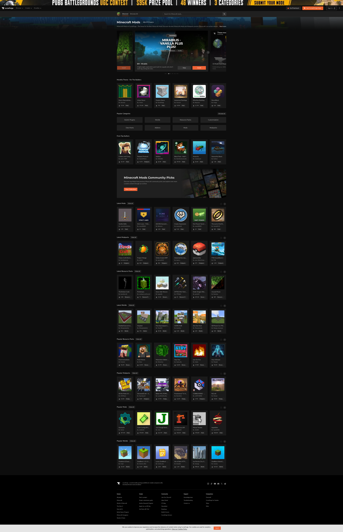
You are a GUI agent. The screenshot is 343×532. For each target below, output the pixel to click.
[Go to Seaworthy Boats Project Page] (218, 151)
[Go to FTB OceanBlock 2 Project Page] (218, 253)
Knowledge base (188, 497)
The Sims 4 (120, 506)
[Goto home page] (8, 8)
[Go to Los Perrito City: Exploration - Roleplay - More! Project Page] (199, 456)
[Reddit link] (225, 484)
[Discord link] (218, 484)
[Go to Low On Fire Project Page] (199, 355)
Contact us (187, 503)
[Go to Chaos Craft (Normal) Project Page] (125, 253)
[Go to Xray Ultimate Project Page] (218, 355)
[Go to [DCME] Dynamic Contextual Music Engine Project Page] (162, 219)
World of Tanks (121, 518)
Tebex (207, 503)
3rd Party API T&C (144, 509)
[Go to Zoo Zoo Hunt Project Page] (199, 321)
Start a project (143, 497)
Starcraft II (120, 509)
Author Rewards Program (146, 503)
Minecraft (119, 500)
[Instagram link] (208, 484)
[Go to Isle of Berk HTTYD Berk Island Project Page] (181, 456)
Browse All (134, 14)
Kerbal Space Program (123, 512)
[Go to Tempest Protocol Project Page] (143, 151)
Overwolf (208, 497)
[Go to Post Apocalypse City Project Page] (162, 321)
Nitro (207, 506)
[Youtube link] (215, 484)
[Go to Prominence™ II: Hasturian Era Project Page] (181, 389)
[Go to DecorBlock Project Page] (218, 95)
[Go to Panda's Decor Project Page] (162, 95)
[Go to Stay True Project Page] (181, 355)
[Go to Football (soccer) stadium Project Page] (125, 321)
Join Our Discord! (166, 497)
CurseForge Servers (166, 515)
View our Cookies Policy (179, 529)
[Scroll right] (224, 204)
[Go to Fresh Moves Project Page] (143, 355)
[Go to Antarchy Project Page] (199, 151)
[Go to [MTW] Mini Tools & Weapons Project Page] (181, 287)
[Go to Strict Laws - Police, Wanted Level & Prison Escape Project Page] (143, 219)
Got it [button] (217, 528)
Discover (125, 14)
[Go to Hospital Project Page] (143, 321)
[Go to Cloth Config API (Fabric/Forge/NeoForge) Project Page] (143, 422)
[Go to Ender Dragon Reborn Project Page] (199, 287)
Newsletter (164, 506)
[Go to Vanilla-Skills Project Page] (125, 219)
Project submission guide (146, 500)
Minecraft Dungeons (122, 515)
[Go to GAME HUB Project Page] (181, 321)
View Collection (194, 68)
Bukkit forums (165, 512)
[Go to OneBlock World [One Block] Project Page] (218, 456)
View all (130, 203)
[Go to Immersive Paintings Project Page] (181, 95)
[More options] (339, 8)
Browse (18, 8)
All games (119, 497)
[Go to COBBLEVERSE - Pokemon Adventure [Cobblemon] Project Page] (199, 389)
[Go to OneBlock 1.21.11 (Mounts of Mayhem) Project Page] (143, 456)
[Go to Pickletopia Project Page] (143, 287)
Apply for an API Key (145, 506)
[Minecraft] (118, 14)
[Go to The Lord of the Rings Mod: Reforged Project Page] (218, 219)
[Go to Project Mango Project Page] (143, 253)
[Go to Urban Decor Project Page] (143, 95)
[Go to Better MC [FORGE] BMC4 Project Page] (162, 389)
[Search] (224, 14)
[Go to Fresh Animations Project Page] (125, 355)
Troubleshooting (188, 500)
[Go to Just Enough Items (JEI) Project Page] (162, 422)
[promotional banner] (171, 2)
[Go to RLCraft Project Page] (218, 389)
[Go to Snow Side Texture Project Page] (162, 287)
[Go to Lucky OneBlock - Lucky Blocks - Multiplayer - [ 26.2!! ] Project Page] (162, 456)
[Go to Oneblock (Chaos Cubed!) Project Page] (125, 456)
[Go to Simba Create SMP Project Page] (162, 253)
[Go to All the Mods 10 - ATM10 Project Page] (125, 389)
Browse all (222, 113)
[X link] (222, 484)
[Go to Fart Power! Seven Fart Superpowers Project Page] (199, 219)
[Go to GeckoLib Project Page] (125, 422)
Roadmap (164, 509)
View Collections (130, 189)
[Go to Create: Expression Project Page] (181, 219)
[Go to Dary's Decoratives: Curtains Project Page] (125, 95)
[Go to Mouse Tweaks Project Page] (199, 422)
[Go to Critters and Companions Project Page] (125, 151)
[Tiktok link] (211, 484)
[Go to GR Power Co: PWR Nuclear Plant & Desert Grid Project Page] (218, 321)
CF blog (163, 503)
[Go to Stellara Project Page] (162, 151)
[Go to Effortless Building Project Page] (199, 95)
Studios (36, 8)
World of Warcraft (122, 503)
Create (27, 8)
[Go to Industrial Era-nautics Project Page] (181, 253)
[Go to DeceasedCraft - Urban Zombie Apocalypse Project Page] (143, 389)
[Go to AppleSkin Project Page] (218, 422)
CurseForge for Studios (212, 500)
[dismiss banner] (340, 3)
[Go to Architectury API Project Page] (181, 422)
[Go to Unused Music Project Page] (218, 287)
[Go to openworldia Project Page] (199, 253)
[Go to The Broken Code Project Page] (125, 287)
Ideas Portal (164, 500)
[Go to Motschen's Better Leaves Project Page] (162, 355)
